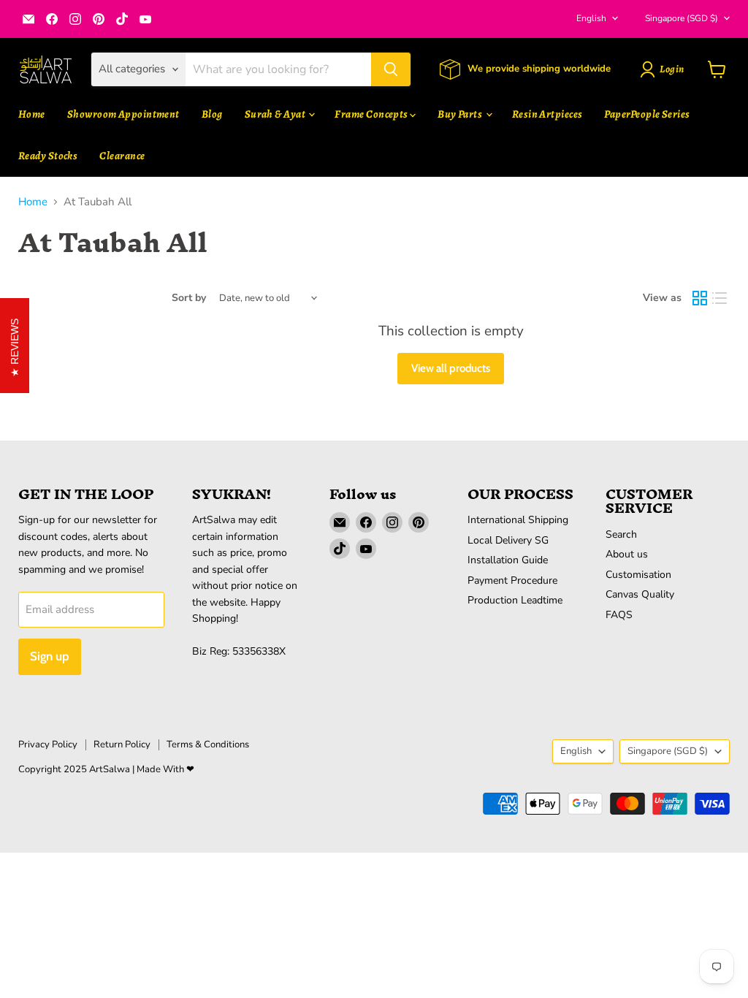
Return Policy (122, 744)
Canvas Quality (640, 594)
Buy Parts (461, 114)
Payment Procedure (512, 580)
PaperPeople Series (647, 114)
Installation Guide (508, 560)
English (591, 18)
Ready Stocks (47, 155)
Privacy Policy (47, 744)
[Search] (391, 69)
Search (621, 534)
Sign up (49, 656)
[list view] (720, 298)
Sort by (189, 298)
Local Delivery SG (508, 540)
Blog (212, 114)
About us (627, 554)
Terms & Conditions (208, 744)
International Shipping (518, 520)
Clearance (122, 155)
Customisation (638, 575)
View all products (450, 368)
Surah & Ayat (276, 114)
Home (31, 114)
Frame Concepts (372, 114)
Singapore (681, 18)
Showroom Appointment (123, 114)
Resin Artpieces (547, 114)
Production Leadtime (515, 600)
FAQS (619, 615)
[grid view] (700, 298)
